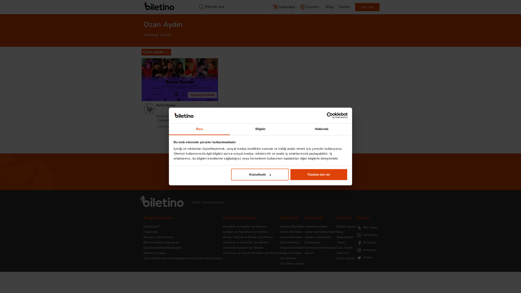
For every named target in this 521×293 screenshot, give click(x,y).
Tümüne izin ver (318, 174)
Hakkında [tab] (321, 129)
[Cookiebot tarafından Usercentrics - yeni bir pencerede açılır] (330, 116)
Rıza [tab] (199, 129)
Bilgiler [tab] (260, 129)
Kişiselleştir (257, 174)
